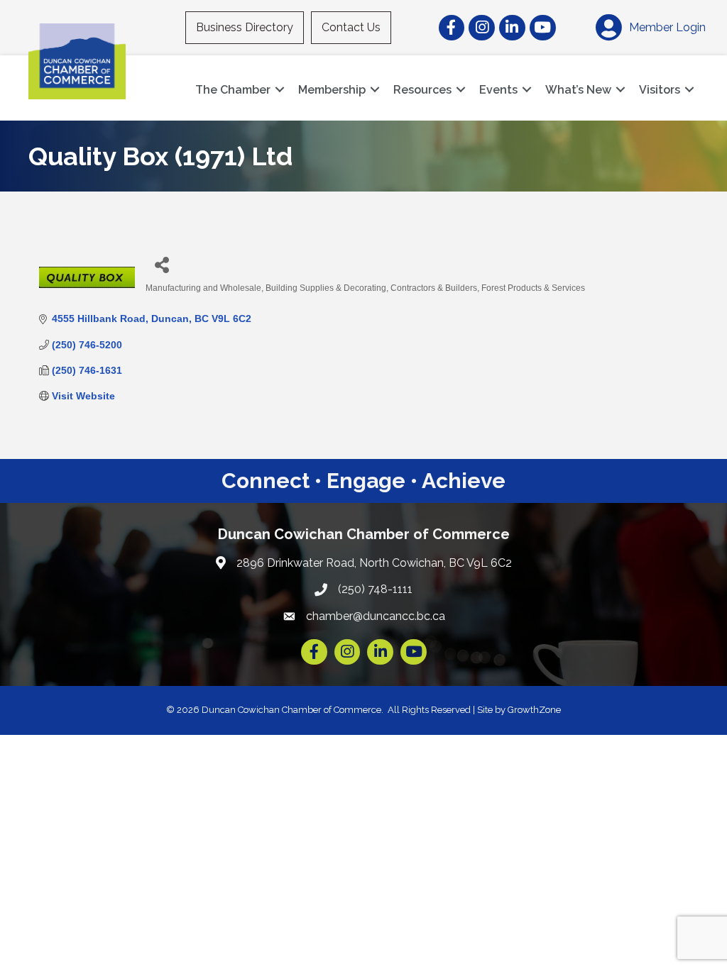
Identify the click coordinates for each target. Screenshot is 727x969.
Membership (332, 89)
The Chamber (232, 89)
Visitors (659, 89)
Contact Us (351, 27)
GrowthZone (534, 709)
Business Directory (244, 27)
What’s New (578, 89)
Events (498, 89)
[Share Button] (161, 264)
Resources (422, 89)
